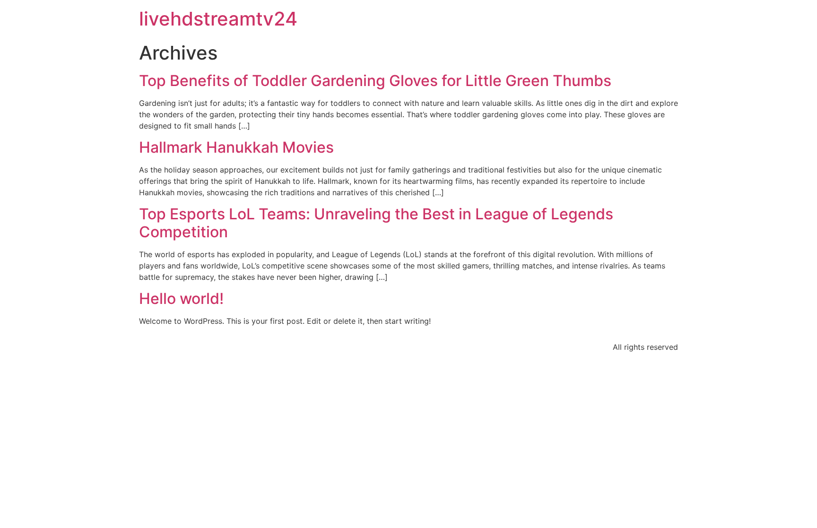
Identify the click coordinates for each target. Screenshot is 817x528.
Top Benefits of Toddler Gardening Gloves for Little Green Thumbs (375, 80)
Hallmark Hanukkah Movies (236, 147)
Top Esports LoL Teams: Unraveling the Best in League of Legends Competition (376, 223)
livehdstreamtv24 (218, 18)
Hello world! (181, 298)
